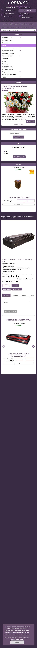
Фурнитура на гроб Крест (9, 74)
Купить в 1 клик (18, 204)
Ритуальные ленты (7, 69)
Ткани (4, 77)
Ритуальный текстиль (8, 71)
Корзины (4, 64)
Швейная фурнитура (8, 53)
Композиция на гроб (8, 66)
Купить (15, 285)
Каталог (24, 24)
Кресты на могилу (7, 56)
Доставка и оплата (13, 27)
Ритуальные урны (7, 37)
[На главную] (18, 4)
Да (6, 151)
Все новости (18, 124)
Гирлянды (5, 42)
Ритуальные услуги (7, 40)
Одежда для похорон (8, 50)
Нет (7, 153)
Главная (6, 24)
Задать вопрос (7, 289)
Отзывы (3, 27)
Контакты (33, 27)
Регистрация (6, 21)
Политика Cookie (18, 639)
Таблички (5, 58)
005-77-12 (9, 10)
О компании (25, 27)
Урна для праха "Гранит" (18, 198)
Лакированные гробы (18, 216)
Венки (4, 61)
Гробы (4, 45)
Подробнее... (30, 121)
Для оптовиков (15, 24)
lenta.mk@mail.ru (26, 8)
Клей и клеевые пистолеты (10, 48)
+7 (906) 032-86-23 (9, 8)
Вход (12, 21)
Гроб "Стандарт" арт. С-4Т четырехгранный (18, 355)
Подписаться (18, 137)
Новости (31, 24)
